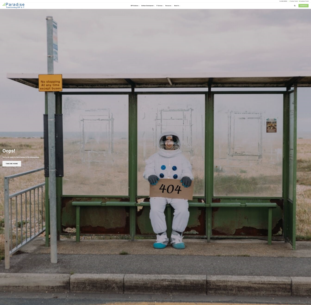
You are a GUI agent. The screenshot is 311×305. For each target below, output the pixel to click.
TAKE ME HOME (12, 164)
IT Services (159, 5)
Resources (168, 5)
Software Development (147, 5)
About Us (176, 5)
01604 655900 (283, 1)
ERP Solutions (135, 5)
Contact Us (303, 5)
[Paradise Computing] (13, 5)
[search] (295, 5)
